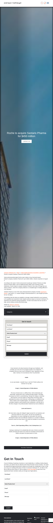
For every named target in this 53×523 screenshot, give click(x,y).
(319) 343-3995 (32, 469)
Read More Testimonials (26, 447)
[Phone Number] (45, 3)
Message (9, 345)
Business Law (29, 519)
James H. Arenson (14, 304)
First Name (9, 325)
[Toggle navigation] (48, 3)
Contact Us (26, 141)
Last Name (9, 329)
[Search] (42, 3)
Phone (8, 341)
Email (8, 337)
